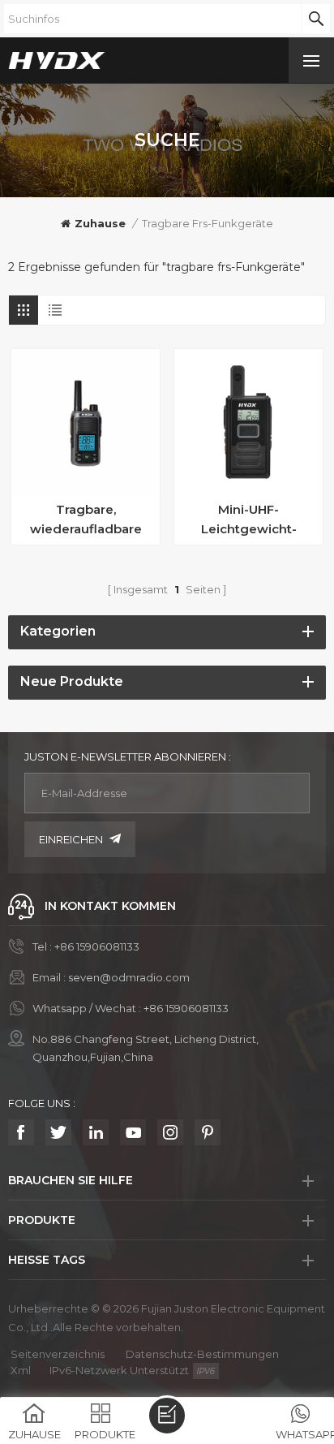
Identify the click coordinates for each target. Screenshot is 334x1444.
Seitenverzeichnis (58, 1353)
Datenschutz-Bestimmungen (202, 1353)
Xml (21, 1370)
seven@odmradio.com (129, 977)
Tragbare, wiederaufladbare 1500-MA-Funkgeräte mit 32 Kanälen (85, 520)
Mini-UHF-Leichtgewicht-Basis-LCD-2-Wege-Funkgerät (248, 520)
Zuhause (100, 223)
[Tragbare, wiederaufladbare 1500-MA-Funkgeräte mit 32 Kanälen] (85, 423)
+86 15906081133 (96, 946)
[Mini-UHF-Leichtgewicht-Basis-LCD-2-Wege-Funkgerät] (248, 423)
